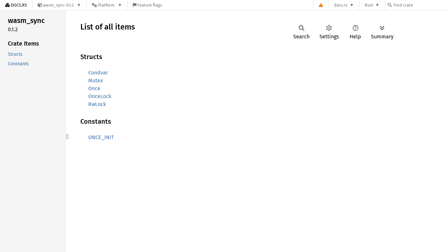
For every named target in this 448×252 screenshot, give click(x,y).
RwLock (97, 104)
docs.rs (340, 5)
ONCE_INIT (101, 137)
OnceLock (99, 96)
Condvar (98, 73)
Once (94, 88)
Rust (369, 5)
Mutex (95, 80)
